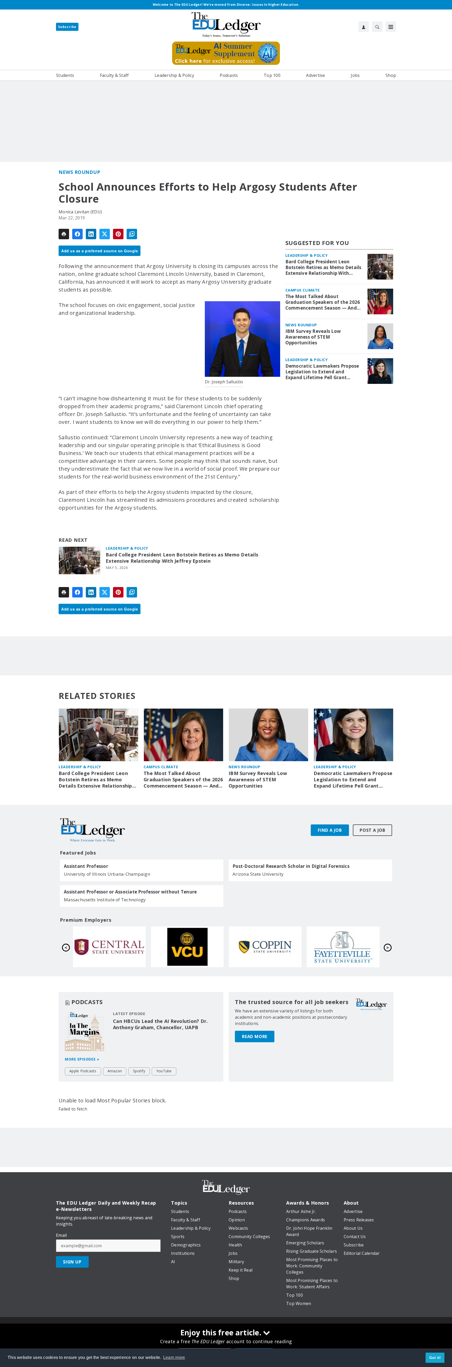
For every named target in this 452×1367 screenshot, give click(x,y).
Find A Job (330, 830)
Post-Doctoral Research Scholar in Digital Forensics (291, 866)
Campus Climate (302, 290)
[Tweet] (104, 234)
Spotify (139, 1070)
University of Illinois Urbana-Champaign (107, 874)
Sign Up (72, 1262)
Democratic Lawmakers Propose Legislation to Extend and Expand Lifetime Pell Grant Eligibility (322, 371)
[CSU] (265, 946)
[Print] (64, 234)
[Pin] (118, 234)
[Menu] (391, 26)
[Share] (77, 234)
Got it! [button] (435, 1357)
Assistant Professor (86, 866)
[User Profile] (363, 26)
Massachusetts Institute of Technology (105, 900)
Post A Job (372, 830)
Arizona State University (258, 874)
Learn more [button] (174, 1357)
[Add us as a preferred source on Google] (132, 234)
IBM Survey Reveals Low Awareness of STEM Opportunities (313, 337)
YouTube (164, 1070)
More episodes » (82, 1059)
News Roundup (79, 172)
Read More (254, 1036)
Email (61, 1235)
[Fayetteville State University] (343, 946)
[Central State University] (109, 946)
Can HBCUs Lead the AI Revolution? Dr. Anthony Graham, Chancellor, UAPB (160, 1024)
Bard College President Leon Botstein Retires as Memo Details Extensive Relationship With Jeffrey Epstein (182, 558)
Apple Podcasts (83, 1070)
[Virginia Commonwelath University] (187, 946)
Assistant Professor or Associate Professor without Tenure (130, 892)
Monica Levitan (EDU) (80, 212)
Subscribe (67, 27)
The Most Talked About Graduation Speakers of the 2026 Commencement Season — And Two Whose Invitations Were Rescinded (322, 302)
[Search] (377, 26)
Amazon (115, 1070)
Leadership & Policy (127, 548)
